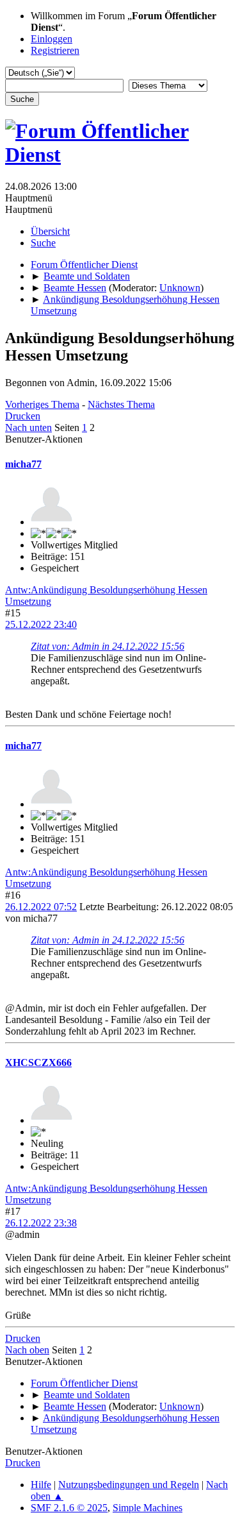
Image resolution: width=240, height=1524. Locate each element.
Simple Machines (147, 1507)
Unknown (179, 287)
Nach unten (28, 427)
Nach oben (27, 1349)
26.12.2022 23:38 (41, 1222)
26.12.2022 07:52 (41, 906)
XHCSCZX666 (38, 1062)
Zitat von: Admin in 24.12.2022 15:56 (107, 646)
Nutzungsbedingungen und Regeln (128, 1484)
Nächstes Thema (121, 404)
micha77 (23, 464)
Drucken (22, 416)
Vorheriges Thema (42, 404)
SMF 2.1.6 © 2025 (69, 1507)
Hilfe (41, 1484)
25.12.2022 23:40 (41, 624)
